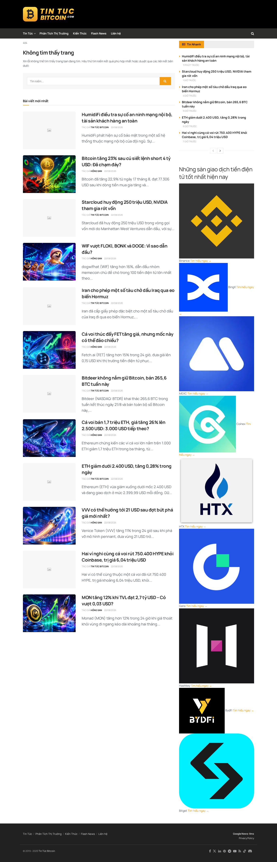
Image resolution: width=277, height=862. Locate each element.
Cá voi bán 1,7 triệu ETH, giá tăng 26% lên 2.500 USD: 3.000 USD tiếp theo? (123, 425)
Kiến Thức (80, 33)
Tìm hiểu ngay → (200, 261)
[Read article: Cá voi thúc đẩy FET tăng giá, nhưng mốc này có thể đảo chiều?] (49, 350)
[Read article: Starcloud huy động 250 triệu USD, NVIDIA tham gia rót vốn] (49, 218)
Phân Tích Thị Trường (54, 33)
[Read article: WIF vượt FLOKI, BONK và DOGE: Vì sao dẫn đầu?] (49, 262)
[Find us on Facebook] (210, 851)
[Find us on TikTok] (244, 851)
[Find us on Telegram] (229, 851)
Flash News (98, 33)
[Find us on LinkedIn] (219, 851)
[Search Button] (252, 33)
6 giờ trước (190, 126)
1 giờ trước (189, 80)
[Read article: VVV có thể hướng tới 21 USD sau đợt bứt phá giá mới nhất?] (49, 526)
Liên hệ (116, 33)
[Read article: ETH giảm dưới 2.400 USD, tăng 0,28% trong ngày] (49, 482)
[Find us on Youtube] (234, 851)
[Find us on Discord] (250, 851)
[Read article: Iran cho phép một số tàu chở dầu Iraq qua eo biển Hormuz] (49, 306)
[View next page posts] (220, 150)
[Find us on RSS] (239, 851)
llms (251, 833)
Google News (240, 833)
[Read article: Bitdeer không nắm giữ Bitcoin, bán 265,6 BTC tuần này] (49, 394)
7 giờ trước (189, 141)
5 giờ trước (189, 110)
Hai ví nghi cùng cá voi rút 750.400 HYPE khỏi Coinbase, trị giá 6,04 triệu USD (127, 557)
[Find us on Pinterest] (224, 851)
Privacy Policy (246, 838)
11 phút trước (191, 64)
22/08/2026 (117, 127)
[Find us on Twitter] (214, 851)
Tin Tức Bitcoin (100, 127)
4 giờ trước (189, 95)
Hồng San (96, 171)
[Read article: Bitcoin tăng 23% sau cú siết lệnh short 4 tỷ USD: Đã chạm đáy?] (49, 174)
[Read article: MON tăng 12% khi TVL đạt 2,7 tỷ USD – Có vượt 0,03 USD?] (49, 613)
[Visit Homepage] (48, 14)
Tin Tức (28, 33)
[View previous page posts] (213, 150)
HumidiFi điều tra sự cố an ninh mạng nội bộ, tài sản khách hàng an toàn (127, 118)
